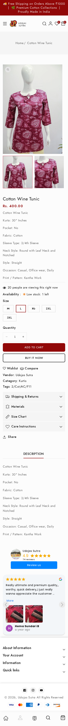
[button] (44, 23)
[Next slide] (62, 604)
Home (19, 43)
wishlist (12, 368)
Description (33, 454)
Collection (34, 718)
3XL (9, 318)
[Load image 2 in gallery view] (49, 172)
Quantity (9, 328)
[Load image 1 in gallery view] (17, 172)
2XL (48, 308)
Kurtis (22, 381)
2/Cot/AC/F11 (21, 386)
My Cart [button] (62, 718)
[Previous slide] (6, 604)
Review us (34, 565)
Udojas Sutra (24, 375)
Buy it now (34, 358)
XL (36, 309)
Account (20, 717)
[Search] (48, 719)
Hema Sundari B (27, 626)
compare (31, 369)
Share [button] (12, 437)
